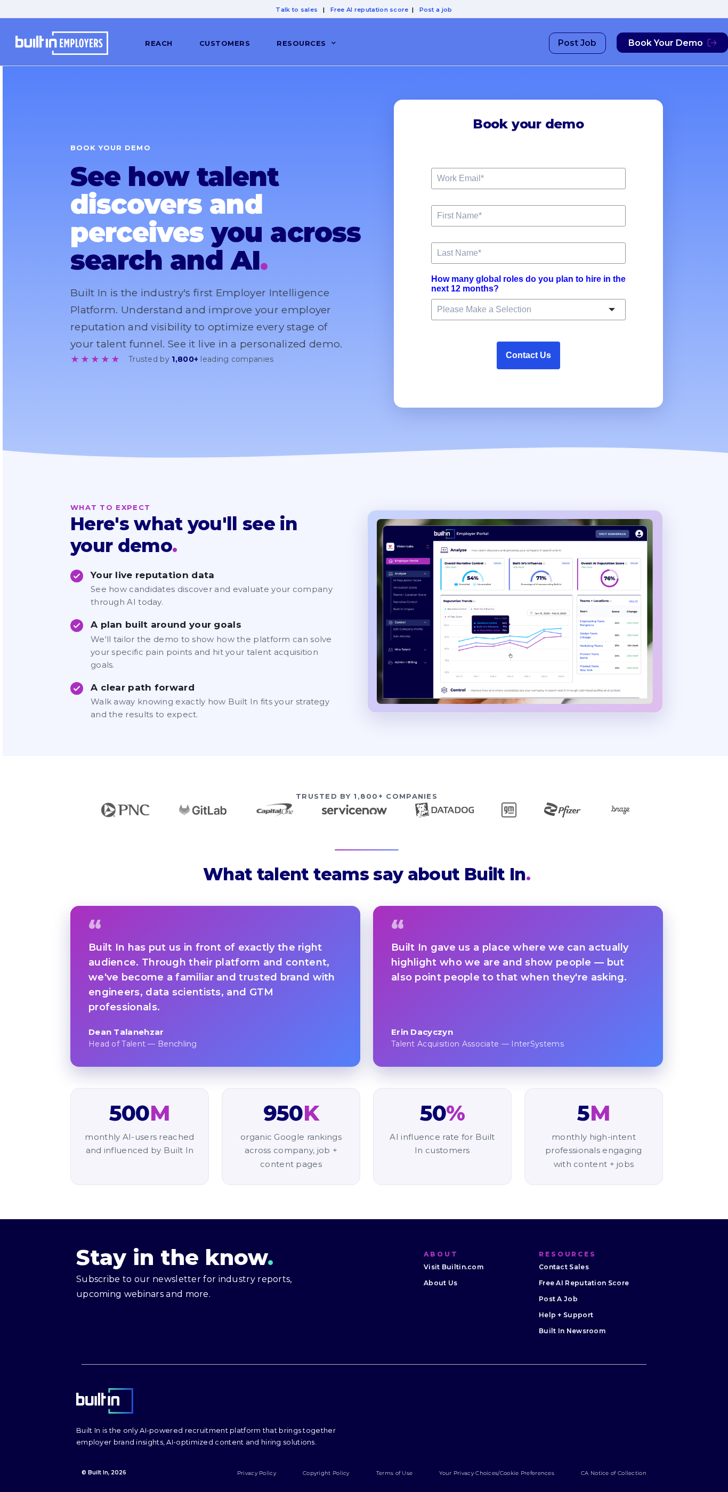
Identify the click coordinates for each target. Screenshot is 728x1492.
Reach (159, 43)
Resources (301, 43)
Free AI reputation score (369, 9)
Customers (224, 43)
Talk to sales (297, 9)
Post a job (435, 9)
